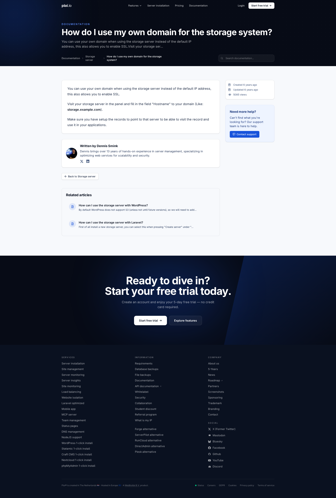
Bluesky (218, 441)
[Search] (221, 58)
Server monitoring (73, 374)
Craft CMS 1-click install (77, 454)
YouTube (218, 460)
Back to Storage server (82, 176)
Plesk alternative (145, 451)
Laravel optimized (73, 403)
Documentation (198, 5)
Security (140, 397)
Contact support (246, 134)
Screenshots (216, 391)
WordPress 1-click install (77, 443)
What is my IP (143, 420)
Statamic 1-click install (76, 448)
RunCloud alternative (148, 440)
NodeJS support (72, 437)
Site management (73, 369)
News (211, 374)
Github (217, 454)
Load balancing (71, 391)
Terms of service (266, 485)
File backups (143, 374)
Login (241, 5)
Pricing (179, 5)
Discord (217, 466)
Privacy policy (247, 485)
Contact (213, 414)
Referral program (146, 414)
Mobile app (69, 409)
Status (201, 485)
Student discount (145, 409)
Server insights (71, 380)
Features (133, 5)
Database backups (146, 369)
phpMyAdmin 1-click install (78, 465)
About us (213, 363)
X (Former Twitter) (224, 429)
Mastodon (219, 435)
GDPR (222, 485)
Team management (74, 420)
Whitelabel (141, 391)
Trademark (215, 403)
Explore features (185, 320)
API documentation (147, 386)
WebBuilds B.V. (132, 485)
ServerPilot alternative (149, 434)
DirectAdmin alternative (150, 446)
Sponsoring (215, 397)
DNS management (73, 431)
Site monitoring (71, 386)
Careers (211, 485)
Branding (213, 409)
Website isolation (72, 397)
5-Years (213, 369)
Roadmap (214, 380)
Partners (213, 386)
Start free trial (259, 5)
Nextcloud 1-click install (77, 460)
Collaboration (143, 403)
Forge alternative (145, 429)
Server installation (158, 5)
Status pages (70, 426)
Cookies (232, 485)
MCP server (69, 414)
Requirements (143, 363)
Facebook (219, 447)
